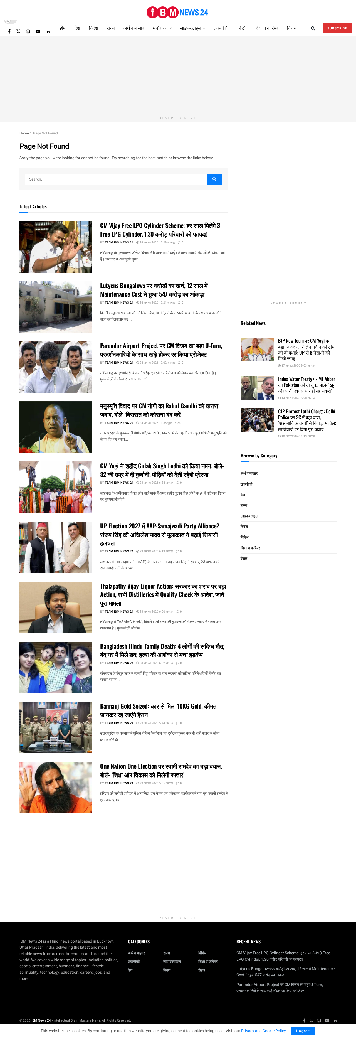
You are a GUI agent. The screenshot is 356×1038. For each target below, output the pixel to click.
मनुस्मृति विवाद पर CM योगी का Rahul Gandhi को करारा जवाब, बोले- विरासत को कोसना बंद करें (159, 410)
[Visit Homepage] (178, 10)
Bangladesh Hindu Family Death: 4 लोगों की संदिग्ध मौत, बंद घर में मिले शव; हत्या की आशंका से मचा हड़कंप (162, 650)
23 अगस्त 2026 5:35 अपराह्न (156, 783)
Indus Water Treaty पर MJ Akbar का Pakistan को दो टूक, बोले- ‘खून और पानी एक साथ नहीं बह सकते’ (307, 384)
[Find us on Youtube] (38, 31)
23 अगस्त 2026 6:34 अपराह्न (156, 482)
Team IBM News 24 (119, 242)
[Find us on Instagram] (28, 31)
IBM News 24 (41, 1020)
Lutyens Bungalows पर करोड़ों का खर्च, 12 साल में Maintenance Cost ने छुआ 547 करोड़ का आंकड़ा (153, 289)
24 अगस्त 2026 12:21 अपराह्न (157, 302)
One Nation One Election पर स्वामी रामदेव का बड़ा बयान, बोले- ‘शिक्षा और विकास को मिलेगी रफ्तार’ (161, 770)
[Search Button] (313, 28)
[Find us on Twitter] (18, 31)
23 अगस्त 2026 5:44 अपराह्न (156, 723)
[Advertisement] (178, 75)
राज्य (111, 27)
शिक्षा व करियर (266, 27)
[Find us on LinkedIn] (48, 31)
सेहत (244, 559)
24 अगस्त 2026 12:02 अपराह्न (157, 362)
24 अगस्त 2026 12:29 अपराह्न (157, 242)
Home (24, 133)
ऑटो (242, 27)
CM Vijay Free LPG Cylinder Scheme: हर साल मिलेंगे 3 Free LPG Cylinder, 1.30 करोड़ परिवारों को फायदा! (160, 229)
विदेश (93, 27)
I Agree (303, 1031)
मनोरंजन (160, 27)
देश (77, 27)
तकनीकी (221, 27)
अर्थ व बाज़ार (133, 27)
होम (63, 27)
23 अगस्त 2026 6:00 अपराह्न (156, 611)
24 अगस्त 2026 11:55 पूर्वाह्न (155, 422)
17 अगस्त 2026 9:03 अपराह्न (298, 365)
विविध (291, 27)
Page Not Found (45, 133)
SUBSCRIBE (337, 28)
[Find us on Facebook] (9, 31)
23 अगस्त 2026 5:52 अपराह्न (156, 663)
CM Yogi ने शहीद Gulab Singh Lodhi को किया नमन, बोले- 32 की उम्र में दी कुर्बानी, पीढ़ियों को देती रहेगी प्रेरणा (162, 470)
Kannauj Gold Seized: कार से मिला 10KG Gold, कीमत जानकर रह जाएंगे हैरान (158, 710)
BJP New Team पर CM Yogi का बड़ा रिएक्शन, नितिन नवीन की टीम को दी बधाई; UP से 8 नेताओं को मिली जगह (306, 349)
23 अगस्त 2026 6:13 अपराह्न (156, 551)
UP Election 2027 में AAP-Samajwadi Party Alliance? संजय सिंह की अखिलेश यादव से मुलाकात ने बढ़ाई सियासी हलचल (159, 534)
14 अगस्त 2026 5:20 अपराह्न (298, 398)
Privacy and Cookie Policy (263, 1031)
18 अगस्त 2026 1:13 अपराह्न (298, 436)
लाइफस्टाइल (190, 27)
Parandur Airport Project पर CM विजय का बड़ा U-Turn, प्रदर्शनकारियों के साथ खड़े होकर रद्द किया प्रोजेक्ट (161, 349)
